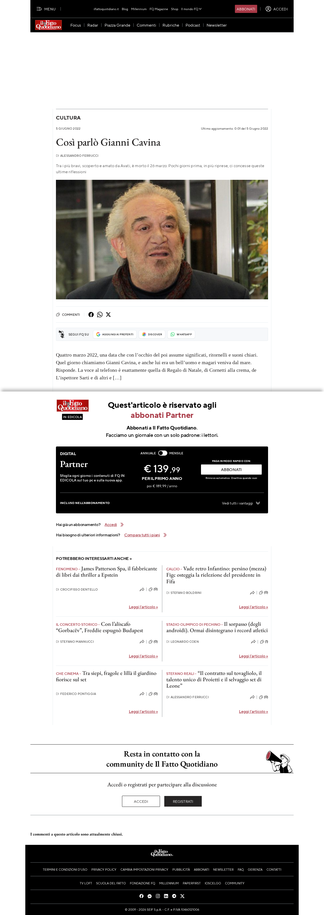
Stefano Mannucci (75, 642)
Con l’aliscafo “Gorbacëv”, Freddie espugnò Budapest (99, 627)
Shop (174, 8)
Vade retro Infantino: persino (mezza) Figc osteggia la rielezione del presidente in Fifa (216, 575)
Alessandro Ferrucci (77, 156)
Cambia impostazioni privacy (144, 869)
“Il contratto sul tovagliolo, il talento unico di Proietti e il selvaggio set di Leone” (214, 679)
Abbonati (246, 9)
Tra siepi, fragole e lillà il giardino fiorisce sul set (106, 676)
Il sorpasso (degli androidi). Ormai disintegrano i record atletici (217, 627)
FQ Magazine (159, 8)
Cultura (68, 117)
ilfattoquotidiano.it (106, 8)
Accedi (141, 801)
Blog (125, 8)
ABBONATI (231, 469)
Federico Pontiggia (76, 694)
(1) (266, 641)
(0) (156, 589)
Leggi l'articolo (143, 606)
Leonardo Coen (182, 642)
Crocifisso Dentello (77, 589)
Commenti (71, 315)
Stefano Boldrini (184, 593)
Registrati (183, 801)
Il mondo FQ (189, 9)
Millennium (139, 8)
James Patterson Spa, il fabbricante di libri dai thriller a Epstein (106, 571)
